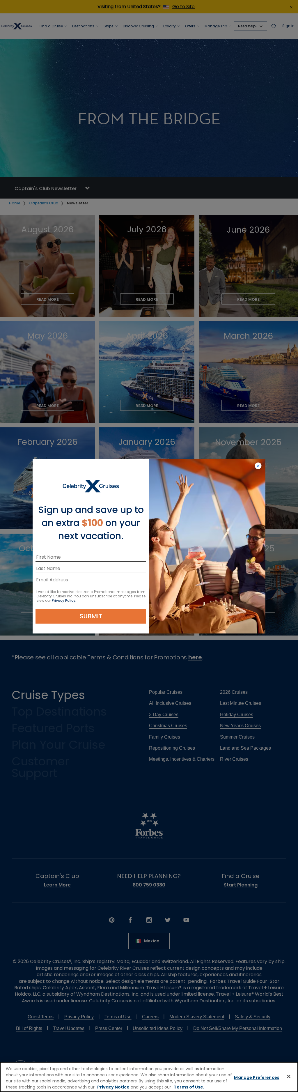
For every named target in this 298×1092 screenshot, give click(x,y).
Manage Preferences (256, 1077)
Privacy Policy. (64, 600)
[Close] (288, 1076)
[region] (149, 1077)
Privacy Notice (113, 1087)
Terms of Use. (189, 1087)
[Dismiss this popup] (258, 466)
